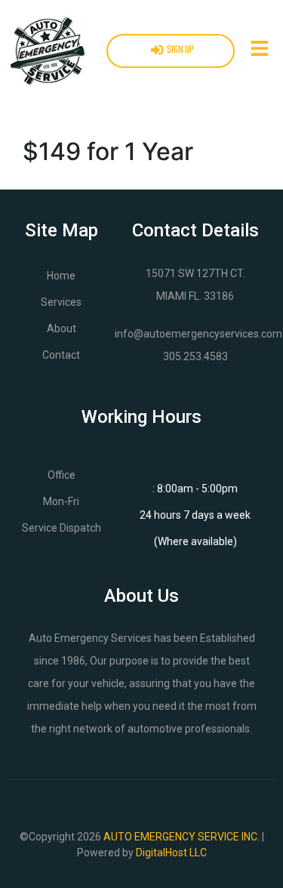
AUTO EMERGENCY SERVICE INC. (181, 837)
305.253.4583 (195, 356)
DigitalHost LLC (171, 852)
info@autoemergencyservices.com (198, 334)
